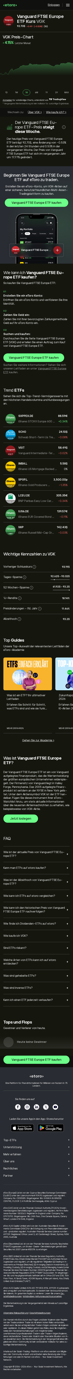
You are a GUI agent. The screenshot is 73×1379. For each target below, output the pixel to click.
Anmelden (7, 100)
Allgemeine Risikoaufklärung (15, 1313)
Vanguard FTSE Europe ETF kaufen (36, 202)
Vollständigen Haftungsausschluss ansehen (42, 1296)
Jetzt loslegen (20, 818)
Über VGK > (35, 112)
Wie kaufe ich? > (56, 112)
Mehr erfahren (15, 728)
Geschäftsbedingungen (40, 1313)
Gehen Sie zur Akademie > (38, 740)
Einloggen (54, 4)
